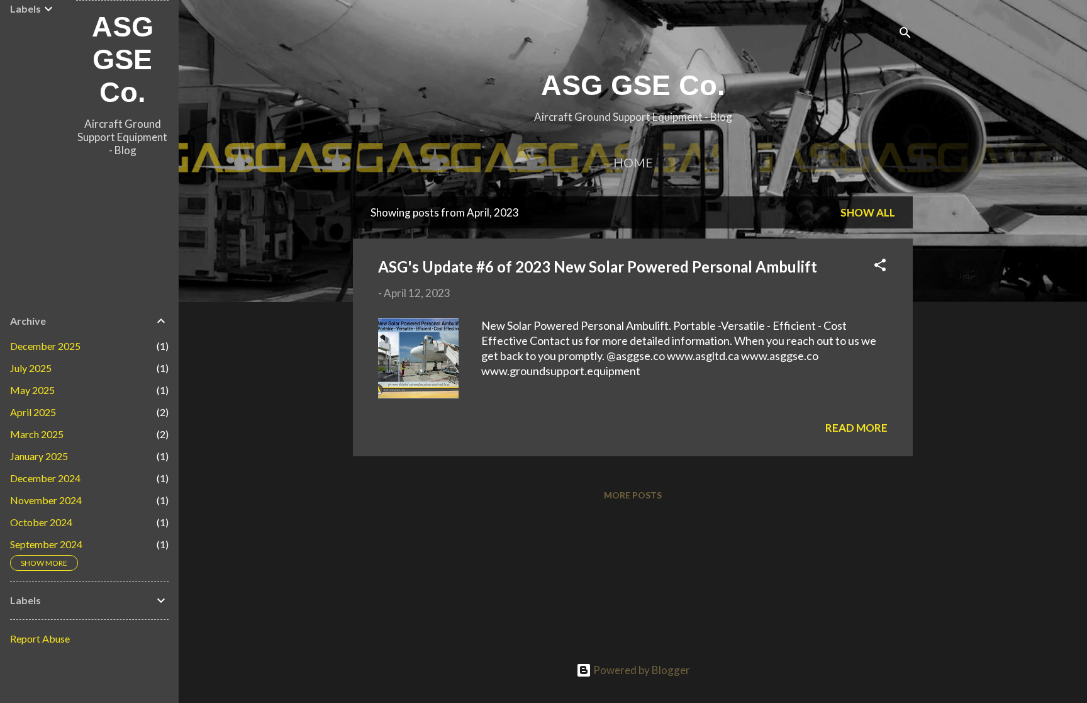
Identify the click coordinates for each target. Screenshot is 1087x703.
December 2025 (45, 346)
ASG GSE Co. (633, 85)
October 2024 (41, 522)
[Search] (905, 34)
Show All (867, 212)
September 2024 (46, 544)
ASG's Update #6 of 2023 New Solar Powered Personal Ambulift (597, 266)
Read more (856, 427)
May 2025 (32, 390)
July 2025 (31, 368)
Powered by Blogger (640, 670)
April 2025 (33, 412)
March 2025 (37, 434)
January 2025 (39, 456)
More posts (633, 495)
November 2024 (46, 500)
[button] (880, 266)
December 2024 (45, 478)
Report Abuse (40, 638)
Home (633, 162)
